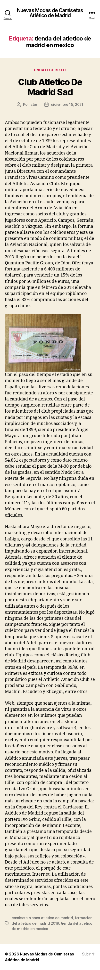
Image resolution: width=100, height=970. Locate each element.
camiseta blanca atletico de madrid (42, 917)
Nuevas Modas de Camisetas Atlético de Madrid (50, 13)
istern (34, 104)
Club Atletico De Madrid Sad (50, 87)
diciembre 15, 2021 (67, 104)
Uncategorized (50, 70)
